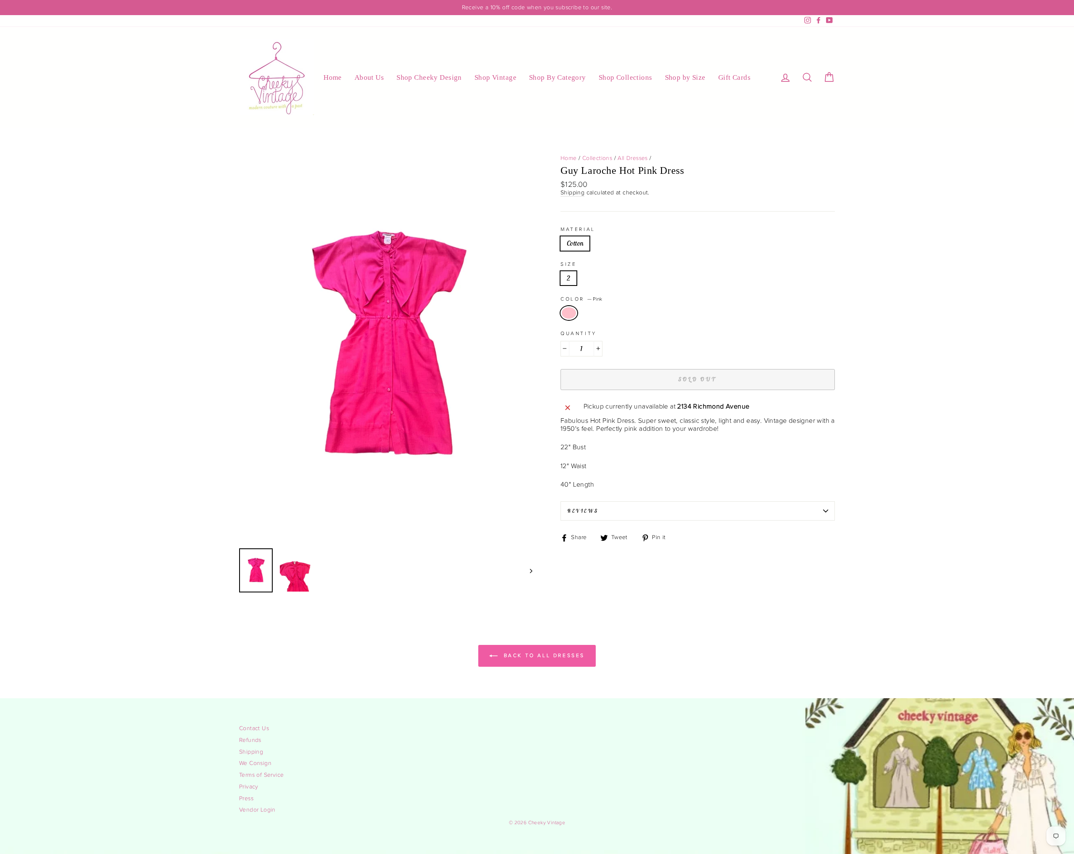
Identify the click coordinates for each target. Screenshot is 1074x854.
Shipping (572, 192)
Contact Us (254, 728)
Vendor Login (257, 810)
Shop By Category (557, 77)
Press (246, 798)
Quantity (578, 333)
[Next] (527, 570)
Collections (597, 158)
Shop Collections (625, 77)
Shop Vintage (495, 77)
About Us (369, 77)
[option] (537, 7)
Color (581, 299)
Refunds (250, 740)
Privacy (248, 786)
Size (568, 264)
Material (577, 229)
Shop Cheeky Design (429, 77)
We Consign (255, 763)
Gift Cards (734, 77)
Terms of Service (261, 775)
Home (332, 77)
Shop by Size (685, 77)
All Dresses (632, 158)
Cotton (575, 243)
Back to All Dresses (543, 655)
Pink (568, 313)
